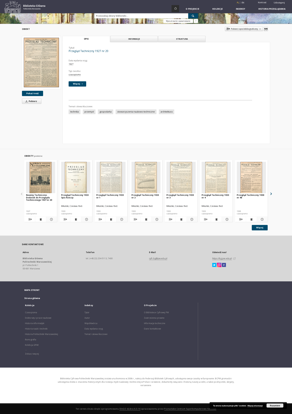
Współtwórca (90, 323)
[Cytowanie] (266, 29)
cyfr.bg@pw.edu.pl (158, 258)
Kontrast (262, 2)
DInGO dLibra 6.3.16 (130, 408)
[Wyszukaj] (193, 15)
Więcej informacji (255, 405)
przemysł (89, 111)
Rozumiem (275, 405)
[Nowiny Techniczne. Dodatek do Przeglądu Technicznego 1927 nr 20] (40, 177)
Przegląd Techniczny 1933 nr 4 (215, 196)
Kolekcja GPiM (32, 345)
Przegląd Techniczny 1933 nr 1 (110, 196)
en (243, 3)
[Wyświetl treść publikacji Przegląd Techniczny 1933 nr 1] (110, 219)
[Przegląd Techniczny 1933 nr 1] (110, 177)
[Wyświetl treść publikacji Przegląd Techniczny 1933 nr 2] (146, 219)
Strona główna (32, 298)
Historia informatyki (34, 323)
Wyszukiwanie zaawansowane (178, 21)
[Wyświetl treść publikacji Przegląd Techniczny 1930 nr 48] (251, 219)
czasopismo (75, 74)
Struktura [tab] (182, 39)
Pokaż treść (32, 93)
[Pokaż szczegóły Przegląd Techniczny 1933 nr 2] (156, 219)
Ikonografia (30, 339)
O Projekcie (192, 8)
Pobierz (32, 101)
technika (74, 111)
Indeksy (240, 8)
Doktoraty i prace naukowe (38, 317)
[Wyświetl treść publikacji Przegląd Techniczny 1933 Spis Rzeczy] (75, 219)
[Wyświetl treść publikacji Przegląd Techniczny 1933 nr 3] (181, 219)
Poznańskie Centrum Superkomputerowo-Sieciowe (190, 408)
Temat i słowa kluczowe (95, 334)
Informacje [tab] (134, 39)
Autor (87, 317)
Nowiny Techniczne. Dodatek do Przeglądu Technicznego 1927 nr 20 (39, 197)
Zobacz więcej (32, 353)
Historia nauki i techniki (36, 328)
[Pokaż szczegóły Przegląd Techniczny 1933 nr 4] (226, 219)
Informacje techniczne (154, 323)
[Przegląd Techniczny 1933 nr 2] (146, 177)
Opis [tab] (86, 39)
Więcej (259, 227)
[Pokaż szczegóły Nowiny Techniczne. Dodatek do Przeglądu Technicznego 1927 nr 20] (51, 219)
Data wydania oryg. (93, 328)
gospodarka (106, 111)
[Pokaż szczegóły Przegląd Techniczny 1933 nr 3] (191, 219)
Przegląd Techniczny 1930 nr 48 (250, 196)
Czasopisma (31, 312)
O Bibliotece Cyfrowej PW (156, 312)
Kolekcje (217, 8)
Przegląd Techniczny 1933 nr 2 (145, 196)
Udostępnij (279, 2)
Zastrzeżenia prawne (154, 317)
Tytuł (86, 312)
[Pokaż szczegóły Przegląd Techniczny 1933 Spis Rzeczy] (86, 219)
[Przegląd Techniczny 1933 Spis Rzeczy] (75, 177)
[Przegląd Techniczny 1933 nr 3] (181, 177)
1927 (71, 64)
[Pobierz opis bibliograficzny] (29, 219)
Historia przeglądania (271, 8)
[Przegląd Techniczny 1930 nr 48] (251, 177)
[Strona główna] (175, 8)
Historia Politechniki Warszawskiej (41, 334)
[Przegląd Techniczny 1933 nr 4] (216, 177)
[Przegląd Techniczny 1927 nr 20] (41, 62)
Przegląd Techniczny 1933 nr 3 (180, 196)
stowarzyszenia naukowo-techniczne (136, 111)
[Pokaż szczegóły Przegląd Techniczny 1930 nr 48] (261, 219)
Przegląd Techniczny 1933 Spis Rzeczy (75, 196)
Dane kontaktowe (152, 328)
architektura (167, 111)
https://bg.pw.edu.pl (222, 258)
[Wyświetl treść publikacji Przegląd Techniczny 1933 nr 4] (216, 219)
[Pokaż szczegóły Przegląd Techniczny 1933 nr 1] (121, 219)
